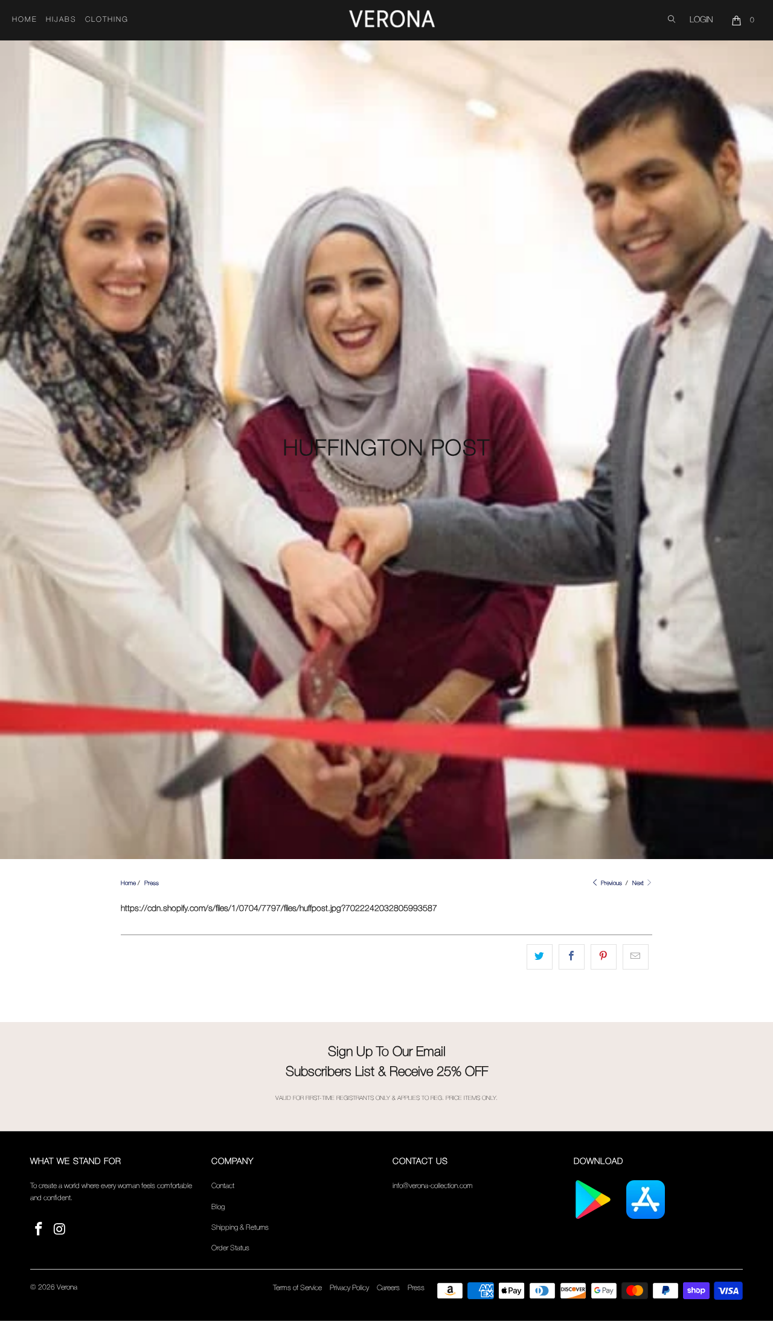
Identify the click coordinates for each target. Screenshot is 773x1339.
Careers (388, 1288)
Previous (610, 883)
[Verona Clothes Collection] (392, 20)
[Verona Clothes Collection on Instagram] (60, 1230)
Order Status (230, 1248)
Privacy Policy (349, 1288)
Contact (222, 1186)
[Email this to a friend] (636, 957)
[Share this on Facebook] (572, 957)
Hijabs (61, 19)
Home (24, 19)
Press (416, 1288)
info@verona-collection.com (433, 1186)
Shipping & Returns (240, 1227)
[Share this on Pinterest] (604, 957)
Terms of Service (297, 1288)
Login (701, 20)
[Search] (671, 20)
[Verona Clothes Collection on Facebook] (39, 1230)
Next (639, 883)
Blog (218, 1207)
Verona (67, 1287)
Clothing (107, 19)
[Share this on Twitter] (540, 957)
